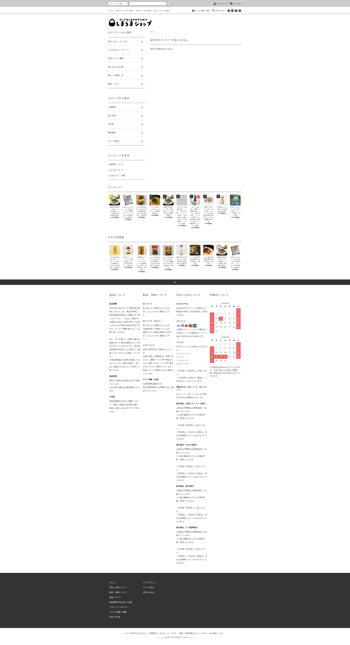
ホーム (111, 11)
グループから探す (145, 11)
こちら (153, 311)
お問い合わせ (219, 11)
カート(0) (237, 4)
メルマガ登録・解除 (202, 11)
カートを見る (148, 587)
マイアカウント (149, 582)
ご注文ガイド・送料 (116, 175)
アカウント (220, 4)
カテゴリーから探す (126, 11)
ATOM (117, 617)
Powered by (161, 638)
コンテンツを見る (163, 11)
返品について (115, 597)
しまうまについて (115, 170)
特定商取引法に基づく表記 (120, 602)
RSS (111, 617)
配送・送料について (118, 592)
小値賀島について (115, 164)
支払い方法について (118, 587)
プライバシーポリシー (119, 607)
